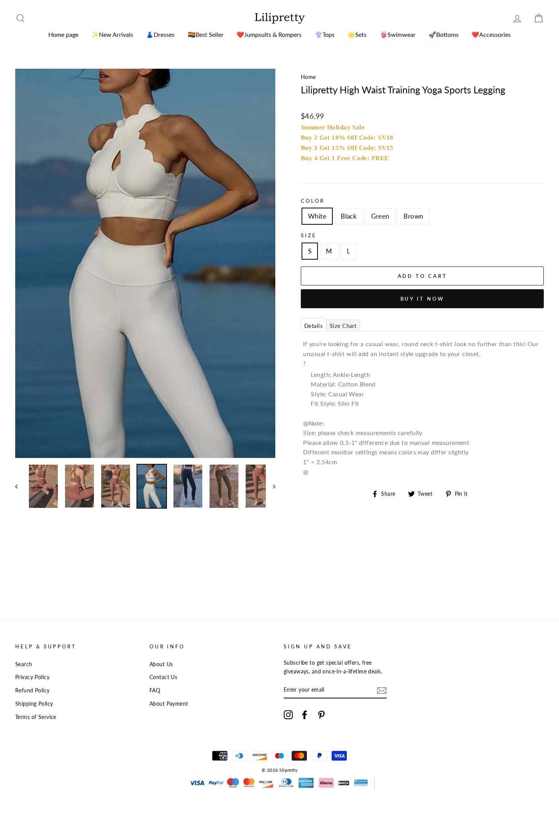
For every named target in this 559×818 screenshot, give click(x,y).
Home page (63, 34)
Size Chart (343, 325)
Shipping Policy (34, 703)
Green (380, 216)
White (317, 216)
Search (23, 664)
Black (349, 216)
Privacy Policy (32, 677)
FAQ (154, 690)
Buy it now (422, 299)
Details (313, 325)
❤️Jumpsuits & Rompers (269, 34)
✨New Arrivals (112, 34)
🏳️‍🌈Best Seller (206, 34)
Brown (413, 216)
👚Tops (325, 34)
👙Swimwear (398, 34)
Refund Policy (32, 690)
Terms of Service (35, 717)
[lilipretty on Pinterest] (321, 714)
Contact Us (163, 677)
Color (313, 201)
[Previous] (20, 486)
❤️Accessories (491, 34)
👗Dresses (160, 34)
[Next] (270, 486)
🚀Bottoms (444, 34)
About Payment (168, 703)
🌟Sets (357, 34)
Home (308, 77)
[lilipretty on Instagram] (288, 714)
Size (309, 235)
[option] (145, 263)
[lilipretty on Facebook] (304, 714)
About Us (161, 664)
